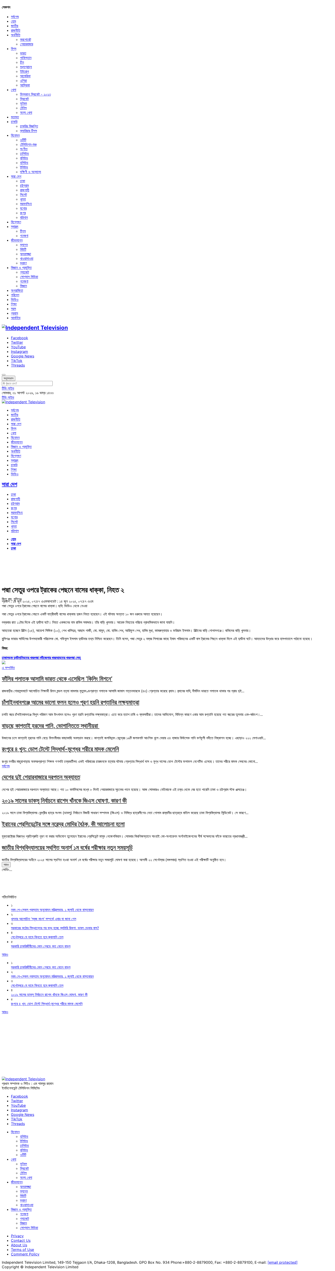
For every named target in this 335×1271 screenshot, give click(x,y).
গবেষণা (24, 235)
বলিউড (24, 158)
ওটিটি (23, 140)
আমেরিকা (25, 76)
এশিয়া (23, 80)
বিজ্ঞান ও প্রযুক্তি (21, 267)
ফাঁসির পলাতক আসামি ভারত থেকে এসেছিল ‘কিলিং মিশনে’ (57, 678)
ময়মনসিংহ (26, 203)
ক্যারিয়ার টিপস (28, 130)
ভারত (23, 53)
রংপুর (23, 213)
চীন (22, 62)
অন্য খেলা (26, 112)
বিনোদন (15, 135)
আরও (6, 864)
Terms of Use (22, 1249)
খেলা (13, 89)
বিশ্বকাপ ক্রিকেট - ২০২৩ (35, 94)
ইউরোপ (24, 71)
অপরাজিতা (17, 290)
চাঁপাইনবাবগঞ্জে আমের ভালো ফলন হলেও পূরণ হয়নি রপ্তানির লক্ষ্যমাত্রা (70, 702)
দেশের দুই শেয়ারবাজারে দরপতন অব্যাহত (41, 777)
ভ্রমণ (23, 263)
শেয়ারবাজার (26, 44)
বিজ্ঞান (23, 286)
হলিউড (24, 162)
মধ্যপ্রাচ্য (26, 67)
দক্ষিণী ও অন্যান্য (30, 171)
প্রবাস (14, 313)
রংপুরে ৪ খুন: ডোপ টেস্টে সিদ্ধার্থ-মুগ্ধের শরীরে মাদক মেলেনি (60, 749)
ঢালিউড (24, 153)
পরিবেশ (15, 295)
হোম (13, 21)
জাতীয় (14, 25)
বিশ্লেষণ (16, 222)
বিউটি (23, 249)
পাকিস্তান (25, 57)
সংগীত (24, 149)
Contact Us (21, 1240)
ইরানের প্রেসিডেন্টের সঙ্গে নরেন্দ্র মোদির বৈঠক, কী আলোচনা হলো (63, 824)
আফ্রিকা (25, 85)
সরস (13, 308)
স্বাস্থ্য (14, 226)
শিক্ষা (14, 304)
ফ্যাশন (24, 244)
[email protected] (283, 1262)
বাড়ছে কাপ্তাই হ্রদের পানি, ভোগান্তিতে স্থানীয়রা (50, 725)
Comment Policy (25, 1254)
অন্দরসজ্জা (25, 254)
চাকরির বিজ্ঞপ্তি (29, 126)
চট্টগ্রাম (24, 185)
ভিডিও (14, 299)
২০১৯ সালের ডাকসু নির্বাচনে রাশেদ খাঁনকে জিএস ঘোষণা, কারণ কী (64, 800)
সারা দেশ (16, 176)
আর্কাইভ (16, 317)
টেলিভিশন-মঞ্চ (28, 144)
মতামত (15, 117)
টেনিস (23, 108)
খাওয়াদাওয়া (26, 258)
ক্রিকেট (24, 98)
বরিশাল (24, 217)
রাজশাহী (24, 190)
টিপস (23, 231)
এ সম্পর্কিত (8, 667)
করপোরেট (25, 39)
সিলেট (23, 194)
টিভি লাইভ (8, 388)
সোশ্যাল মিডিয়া (29, 276)
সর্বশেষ (15, 16)
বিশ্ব (13, 48)
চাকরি (14, 121)
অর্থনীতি (15, 35)
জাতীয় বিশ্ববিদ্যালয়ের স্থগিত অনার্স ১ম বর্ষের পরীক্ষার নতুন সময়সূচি (67, 847)
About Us (19, 1245)
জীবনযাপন (17, 240)
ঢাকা (22, 181)
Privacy (17, 1236)
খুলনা (23, 199)
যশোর (23, 208)
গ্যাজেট (24, 272)
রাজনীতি (15, 30)
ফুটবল (23, 103)
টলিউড (24, 167)
